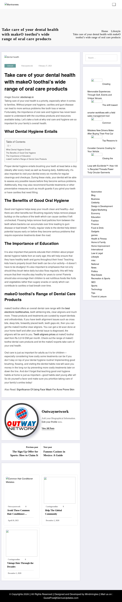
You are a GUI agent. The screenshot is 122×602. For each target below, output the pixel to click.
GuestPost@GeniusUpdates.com (61, 597)
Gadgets (95, 231)
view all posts (48, 428)
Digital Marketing (99, 209)
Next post (47, 447)
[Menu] (114, 4)
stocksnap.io (27, 97)
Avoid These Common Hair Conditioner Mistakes (18, 512)
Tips (93, 292)
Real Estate (96, 274)
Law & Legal (97, 253)
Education (96, 216)
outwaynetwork (27, 66)
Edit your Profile (49, 422)
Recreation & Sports (100, 278)
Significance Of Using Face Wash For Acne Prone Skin (45, 389)
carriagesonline (52, 507)
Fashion (95, 220)
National (95, 263)
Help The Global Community (53, 512)
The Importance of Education (18, 156)
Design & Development (102, 206)
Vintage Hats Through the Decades (20, 565)
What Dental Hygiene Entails (18, 149)
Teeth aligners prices (44, 334)
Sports (94, 285)
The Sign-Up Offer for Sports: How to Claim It (24, 453)
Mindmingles (91, 594)
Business (95, 198)
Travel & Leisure (99, 296)
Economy (95, 213)
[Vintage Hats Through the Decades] (21, 542)
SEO (93, 282)
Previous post (32, 447)
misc (93, 260)
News (93, 267)
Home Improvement (100, 245)
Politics (94, 271)
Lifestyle (10, 66)
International (97, 249)
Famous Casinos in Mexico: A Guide (54, 453)
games (94, 235)
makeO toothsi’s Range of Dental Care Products (26, 159)
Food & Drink (97, 227)
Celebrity (95, 202)
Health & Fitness (99, 238)
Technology (96, 289)
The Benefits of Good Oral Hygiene (21, 152)
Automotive (96, 191)
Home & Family (98, 242)
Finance (95, 224)
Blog (93, 195)
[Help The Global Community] (59, 489)
